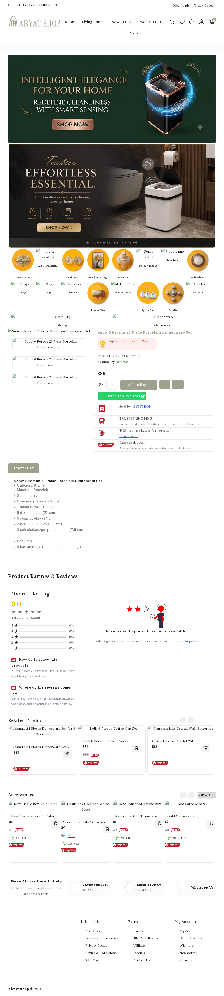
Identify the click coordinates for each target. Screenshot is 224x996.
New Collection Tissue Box (136, 816)
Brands (138, 931)
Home (68, 21)
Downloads (181, 5)
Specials (139, 953)
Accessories (21, 794)
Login (175, 641)
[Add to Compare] (178, 384)
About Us (92, 931)
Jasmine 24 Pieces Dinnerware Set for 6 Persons (39, 747)
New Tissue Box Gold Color (33, 816)
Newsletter (188, 953)
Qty (100, 384)
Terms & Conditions (101, 953)
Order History (191, 938)
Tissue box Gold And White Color (84, 822)
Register (192, 641)
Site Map (92, 960)
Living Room (93, 21)
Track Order (204, 5)
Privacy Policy (96, 945)
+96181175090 (47, 5)
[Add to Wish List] (164, 384)
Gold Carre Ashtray (182, 816)
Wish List (187, 945)
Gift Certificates (145, 938)
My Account (189, 931)
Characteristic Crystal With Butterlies (174, 741)
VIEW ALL (207, 795)
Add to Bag (137, 385)
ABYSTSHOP (141, 406)
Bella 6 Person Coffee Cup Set (106, 741)
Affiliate (139, 945)
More (134, 33)
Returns (186, 960)
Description (23, 468)
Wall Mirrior (151, 21)
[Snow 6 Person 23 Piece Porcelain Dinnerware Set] (49, 344)
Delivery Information (101, 938)
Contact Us (141, 960)
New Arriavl (122, 21)
